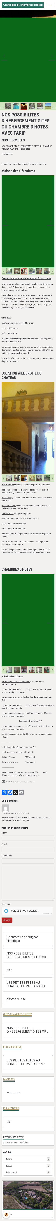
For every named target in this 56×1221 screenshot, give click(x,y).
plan (9, 970)
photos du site (16, 999)
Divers (27, 1165)
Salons (27, 1159)
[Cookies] (6, 1214)
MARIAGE (13, 1093)
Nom (4, 833)
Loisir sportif (27, 1172)
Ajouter (7, 920)
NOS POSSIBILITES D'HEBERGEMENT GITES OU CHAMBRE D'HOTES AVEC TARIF (26, 955)
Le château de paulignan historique (22, 939)
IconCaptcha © (47, 914)
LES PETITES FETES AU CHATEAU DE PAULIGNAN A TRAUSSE (26, 984)
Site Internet (7, 856)
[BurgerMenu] (50, 5)
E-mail (4, 844)
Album (9, 1214)
